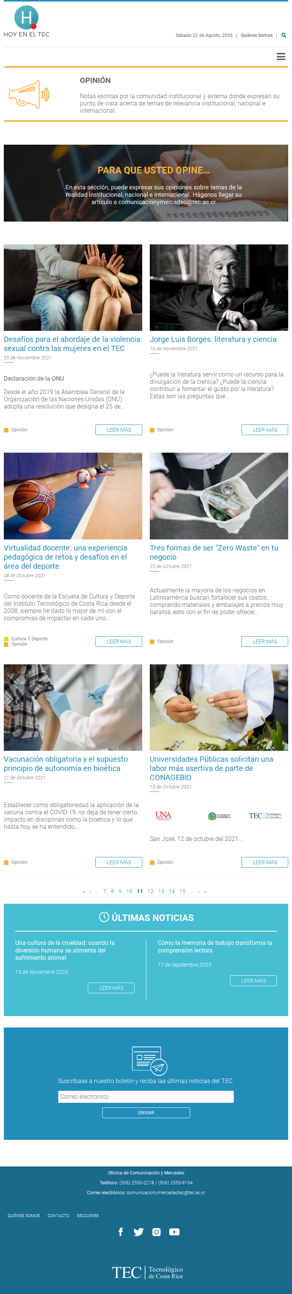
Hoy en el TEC (26, 19)
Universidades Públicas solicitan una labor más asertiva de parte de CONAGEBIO (211, 768)
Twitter (137, 1232)
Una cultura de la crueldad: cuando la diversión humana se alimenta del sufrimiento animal (65, 950)
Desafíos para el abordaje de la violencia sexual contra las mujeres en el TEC (72, 344)
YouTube (173, 1232)
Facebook (119, 1232)
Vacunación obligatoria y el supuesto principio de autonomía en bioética (66, 764)
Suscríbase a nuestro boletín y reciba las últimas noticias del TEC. (146, 1081)
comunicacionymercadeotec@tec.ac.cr (166, 1192)
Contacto (58, 1215)
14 (172, 891)
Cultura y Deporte (29, 638)
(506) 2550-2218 (136, 1183)
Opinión (19, 429)
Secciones (88, 1215)
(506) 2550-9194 (175, 1183)
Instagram (155, 1232)
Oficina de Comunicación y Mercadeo (146, 1173)
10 (129, 891)
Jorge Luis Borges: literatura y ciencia (213, 339)
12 (151, 891)
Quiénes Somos (257, 35)
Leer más (119, 430)
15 (182, 891)
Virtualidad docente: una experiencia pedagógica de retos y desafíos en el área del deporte (65, 557)
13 (161, 891)
